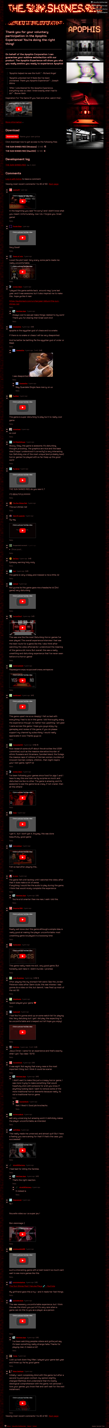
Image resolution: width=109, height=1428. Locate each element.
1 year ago (24, 190)
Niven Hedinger (18, 1371)
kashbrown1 (17, 695)
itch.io (9, 1426)
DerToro (16, 558)
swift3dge (16, 1130)
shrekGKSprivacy (19, 1165)
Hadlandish (17, 945)
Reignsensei (17, 1200)
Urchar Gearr (17, 287)
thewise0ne (17, 327)
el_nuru (15, 876)
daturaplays (17, 846)
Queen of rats (18, 256)
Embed (35, 1426)
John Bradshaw (18, 978)
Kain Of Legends (19, 516)
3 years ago (27, 287)
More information (14, 122)
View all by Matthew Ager (19, 1426)
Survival (99, 1426)
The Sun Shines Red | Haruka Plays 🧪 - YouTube (32, 1286)
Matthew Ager (21, 311)
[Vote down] (7, 192)
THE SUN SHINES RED (16, 165)
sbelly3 (15, 584)
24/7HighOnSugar (19, 442)
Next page (53, 184)
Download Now (12, 136)
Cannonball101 (18, 745)
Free (103, 1426)
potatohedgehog (19, 1282)
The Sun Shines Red (20, 503)
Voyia (15, 813)
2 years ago (28, 256)
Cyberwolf (16, 1012)
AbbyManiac (17, 999)
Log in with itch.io (14, 179)
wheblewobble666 (19, 1249)
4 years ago (26, 327)
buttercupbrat (18, 1114)
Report (29, 1426)
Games (94, 1426)
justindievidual (18, 1301)
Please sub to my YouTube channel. (35, 549)
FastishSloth (17, 1063)
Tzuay (15, 1356)
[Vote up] (7, 190)
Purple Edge (17, 226)
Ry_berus (16, 469)
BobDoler (16, 1047)
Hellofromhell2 (18, 666)
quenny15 (16, 190)
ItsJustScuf (17, 616)
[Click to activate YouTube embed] (19, 109)
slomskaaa (17, 429)
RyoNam (16, 396)
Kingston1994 (18, 908)
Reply (11, 221)
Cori (14, 571)
